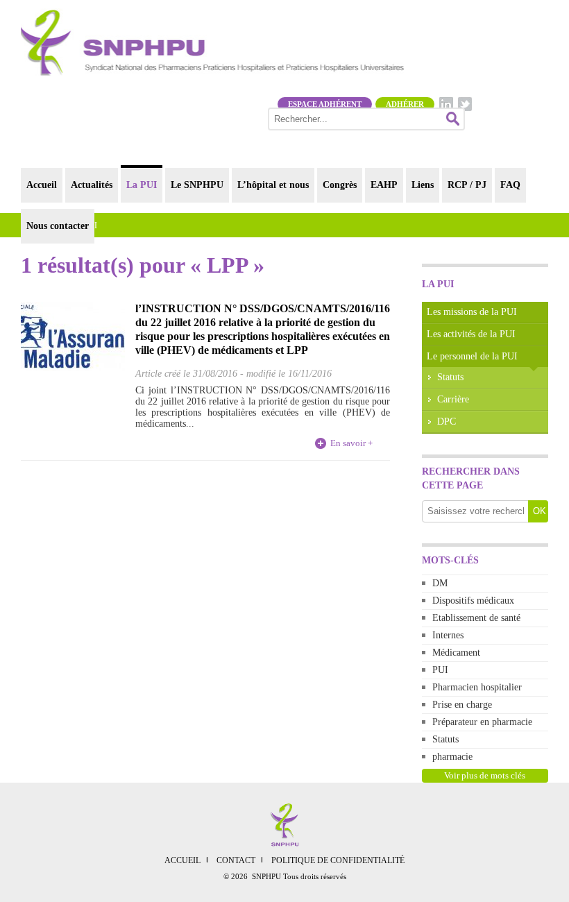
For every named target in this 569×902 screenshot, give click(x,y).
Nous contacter (57, 226)
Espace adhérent (325, 104)
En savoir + (351, 443)
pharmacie (452, 756)
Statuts (450, 377)
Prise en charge (462, 704)
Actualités (91, 185)
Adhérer (405, 104)
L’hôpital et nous (273, 185)
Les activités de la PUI (471, 334)
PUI (440, 670)
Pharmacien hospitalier (477, 687)
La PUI (141, 185)
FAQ (510, 185)
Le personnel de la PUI (472, 356)
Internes (448, 635)
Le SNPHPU (197, 185)
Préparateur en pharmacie (482, 722)
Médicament (456, 652)
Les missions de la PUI (472, 312)
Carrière (453, 399)
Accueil (41, 185)
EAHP (384, 185)
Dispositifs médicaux (473, 600)
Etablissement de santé (476, 618)
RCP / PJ (467, 185)
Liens (422, 185)
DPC (446, 421)
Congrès (340, 185)
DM (440, 583)
